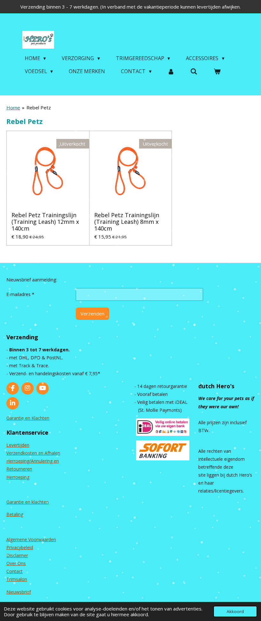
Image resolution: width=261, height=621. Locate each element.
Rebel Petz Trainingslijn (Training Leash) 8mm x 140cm (126, 222)
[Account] (171, 71)
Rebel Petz (38, 107)
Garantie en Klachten (27, 418)
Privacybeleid (19, 547)
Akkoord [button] (235, 611)
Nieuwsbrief (18, 592)
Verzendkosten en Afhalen (33, 453)
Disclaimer (17, 555)
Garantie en (19, 502)
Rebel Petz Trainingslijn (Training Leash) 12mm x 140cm (45, 222)
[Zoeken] (194, 71)
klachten (40, 502)
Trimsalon (16, 579)
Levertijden (17, 445)
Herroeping (17, 477)
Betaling (14, 514)
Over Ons (16, 563)
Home (13, 107)
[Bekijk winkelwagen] (217, 71)
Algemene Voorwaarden (31, 539)
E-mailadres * (20, 294)
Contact (14, 571)
